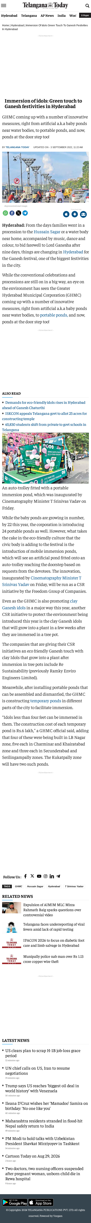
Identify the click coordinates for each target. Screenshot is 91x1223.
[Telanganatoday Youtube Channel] (39, 876)
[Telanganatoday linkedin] (52, 876)
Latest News (15, 1040)
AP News (47, 15)
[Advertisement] (45, 820)
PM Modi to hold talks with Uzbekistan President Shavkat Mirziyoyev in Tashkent (42, 1141)
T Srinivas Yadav (74, 886)
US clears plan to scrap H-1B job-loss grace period (42, 1053)
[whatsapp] (5, 213)
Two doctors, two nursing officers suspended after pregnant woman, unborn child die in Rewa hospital (44, 1173)
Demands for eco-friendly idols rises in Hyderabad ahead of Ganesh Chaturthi (43, 405)
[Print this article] (83, 214)
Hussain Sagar (47, 231)
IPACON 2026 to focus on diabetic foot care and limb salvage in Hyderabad (53, 943)
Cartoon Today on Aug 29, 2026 (32, 1155)
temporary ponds (45, 700)
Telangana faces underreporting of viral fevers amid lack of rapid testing (54, 926)
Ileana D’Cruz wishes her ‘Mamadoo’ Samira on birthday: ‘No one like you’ (46, 1105)
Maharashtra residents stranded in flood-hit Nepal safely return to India (44, 1123)
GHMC (18, 886)
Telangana (29, 15)
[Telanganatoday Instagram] (45, 876)
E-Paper (85, 15)
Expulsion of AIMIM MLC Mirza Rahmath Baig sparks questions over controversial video (52, 909)
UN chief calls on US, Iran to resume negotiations (37, 1070)
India (62, 15)
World (74, 15)
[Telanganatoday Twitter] (32, 876)
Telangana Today (17, 147)
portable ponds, (53, 315)
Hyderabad (9, 15)
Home (5, 25)
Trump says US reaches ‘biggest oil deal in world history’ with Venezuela (42, 1088)
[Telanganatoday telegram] (58, 876)
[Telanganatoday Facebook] (25, 876)
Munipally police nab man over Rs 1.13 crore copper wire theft (53, 959)
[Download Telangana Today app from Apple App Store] (66, 214)
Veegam (57, 1215)
